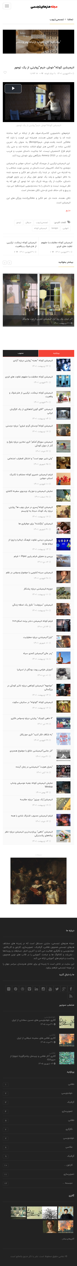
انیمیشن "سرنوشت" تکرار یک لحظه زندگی (32, 604)
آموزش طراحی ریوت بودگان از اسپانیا (35, 669)
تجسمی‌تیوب (38, 36)
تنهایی (65, 228)
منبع (68, 210)
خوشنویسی (50, 1017)
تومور (18, 222)
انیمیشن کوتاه (40, 228)
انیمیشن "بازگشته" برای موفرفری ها (36, 523)
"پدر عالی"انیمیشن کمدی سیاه (38, 653)
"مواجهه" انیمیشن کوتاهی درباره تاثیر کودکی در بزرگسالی (30, 687)
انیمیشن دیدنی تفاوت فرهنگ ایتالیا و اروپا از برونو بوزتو (30, 541)
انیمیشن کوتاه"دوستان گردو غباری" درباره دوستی (29, 425)
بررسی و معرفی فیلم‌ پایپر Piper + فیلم (33, 556)
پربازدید (56, 353)
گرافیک (39, 1102)
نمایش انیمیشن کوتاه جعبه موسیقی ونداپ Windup (31, 785)
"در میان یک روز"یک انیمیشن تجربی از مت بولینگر (47, 318)
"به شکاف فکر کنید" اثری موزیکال (36, 734)
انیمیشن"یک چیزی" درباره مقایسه (36, 799)
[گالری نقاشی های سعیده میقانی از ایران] (65, 1226)
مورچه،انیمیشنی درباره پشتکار (38, 588)
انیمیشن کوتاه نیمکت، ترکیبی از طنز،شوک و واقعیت (21, 244)
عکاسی (39, 1147)
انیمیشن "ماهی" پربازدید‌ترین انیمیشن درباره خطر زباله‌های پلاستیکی (29, 833)
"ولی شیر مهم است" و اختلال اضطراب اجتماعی (30, 458)
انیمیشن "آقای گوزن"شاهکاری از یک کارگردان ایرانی (31, 411)
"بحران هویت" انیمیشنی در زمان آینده (34, 766)
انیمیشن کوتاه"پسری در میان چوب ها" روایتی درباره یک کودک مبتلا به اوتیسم (31, 509)
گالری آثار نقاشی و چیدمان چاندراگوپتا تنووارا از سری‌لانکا (33, 1058)
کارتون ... (38, 1165)
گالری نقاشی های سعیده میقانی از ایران (36, 1038)
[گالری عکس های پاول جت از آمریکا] (49, 1212)
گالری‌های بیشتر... (67, 1239)
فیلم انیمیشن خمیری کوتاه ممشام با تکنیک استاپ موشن (31, 476)
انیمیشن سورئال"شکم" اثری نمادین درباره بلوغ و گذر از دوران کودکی (30, 443)
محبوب (21, 353)
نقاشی (52, 1034)
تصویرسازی (39, 1111)
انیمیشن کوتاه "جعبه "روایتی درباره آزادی (33, 360)
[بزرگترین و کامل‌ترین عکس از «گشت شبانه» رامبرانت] (38, 881)
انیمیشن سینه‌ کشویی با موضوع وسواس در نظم (29, 572)
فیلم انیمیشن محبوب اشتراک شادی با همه (32, 815)
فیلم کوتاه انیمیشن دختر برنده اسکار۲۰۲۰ (32, 621)
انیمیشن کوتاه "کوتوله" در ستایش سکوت (32, 702)
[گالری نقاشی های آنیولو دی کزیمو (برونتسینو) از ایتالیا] (50, 1226)
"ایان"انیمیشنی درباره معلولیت (38, 637)
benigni (55, 228)
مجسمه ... (38, 1183)
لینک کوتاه (48, 73)
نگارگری (39, 1129)
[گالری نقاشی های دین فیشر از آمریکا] (18, 1212)
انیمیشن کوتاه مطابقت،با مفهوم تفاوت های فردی (56, 244)
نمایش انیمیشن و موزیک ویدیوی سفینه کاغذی (29, 491)
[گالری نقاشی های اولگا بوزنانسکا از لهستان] (65, 1212)
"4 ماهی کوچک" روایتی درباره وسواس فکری (32, 718)
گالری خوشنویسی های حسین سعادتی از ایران (34, 1020)
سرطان (28, 222)
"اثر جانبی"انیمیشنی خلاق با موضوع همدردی (31, 750)
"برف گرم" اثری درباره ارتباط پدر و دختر (38, 42)
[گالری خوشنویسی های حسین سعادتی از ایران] (34, 1212)
